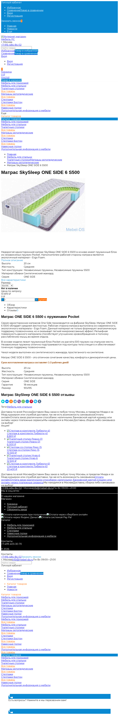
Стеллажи (13, 530)
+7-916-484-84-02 (11, 44)
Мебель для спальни (19, 157)
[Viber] (19, 401)
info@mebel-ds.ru (43, 488)
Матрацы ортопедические (17, 94)
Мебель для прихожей (20, 525)
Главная (11, 26)
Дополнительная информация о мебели (31, 536)
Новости (12, 28)
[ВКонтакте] (7, 401)
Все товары (8, 91)
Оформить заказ (17, 509)
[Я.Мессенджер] (3, 401)
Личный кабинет (17, 506)
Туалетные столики (12, 88)
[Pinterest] (31, 401)
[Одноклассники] (11, 401)
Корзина (12, 504)
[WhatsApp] (23, 401)
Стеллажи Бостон (11, 102)
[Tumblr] (39, 401)
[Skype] (35, 401)
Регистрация (15, 15)
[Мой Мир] (27, 401)
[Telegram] (15, 401)
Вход (10, 13)
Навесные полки (17, 533)
